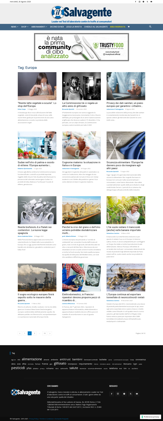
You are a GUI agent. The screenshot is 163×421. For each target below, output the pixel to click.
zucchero (135, 369)
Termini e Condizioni (47, 419)
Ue (129, 368)
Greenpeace (72, 364)
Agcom (13, 360)
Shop (23, 26)
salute (73, 368)
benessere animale (91, 360)
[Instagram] (139, 1)
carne (110, 360)
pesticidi (18, 368)
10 (44, 333)
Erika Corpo (22, 109)
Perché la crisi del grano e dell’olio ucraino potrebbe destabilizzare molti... (81, 230)
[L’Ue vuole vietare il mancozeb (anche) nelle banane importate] (126, 210)
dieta (13, 364)
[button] (150, 27)
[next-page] (50, 333)
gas (51, 364)
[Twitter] (147, 1)
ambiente (54, 359)
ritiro (57, 368)
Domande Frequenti (61, 419)
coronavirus (141, 359)
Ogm (135, 364)
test (120, 368)
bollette (103, 359)
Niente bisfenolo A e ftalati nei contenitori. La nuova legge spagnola (35, 230)
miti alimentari (117, 364)
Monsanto (127, 364)
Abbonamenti (38, 26)
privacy (42, 368)
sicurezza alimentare (95, 368)
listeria (96, 364)
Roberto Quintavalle (25, 168)
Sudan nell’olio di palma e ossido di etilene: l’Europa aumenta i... (36, 164)
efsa (24, 364)
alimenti (46, 360)
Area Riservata (117, 26)
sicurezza (83, 369)
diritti (19, 364)
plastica (35, 369)
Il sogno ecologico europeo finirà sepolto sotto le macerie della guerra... (36, 297)
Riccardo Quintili (68, 109)
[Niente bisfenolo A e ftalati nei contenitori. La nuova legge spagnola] (37, 210)
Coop (132, 360)
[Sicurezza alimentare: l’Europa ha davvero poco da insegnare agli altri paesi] (126, 145)
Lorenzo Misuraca (68, 303)
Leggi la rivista (74, 26)
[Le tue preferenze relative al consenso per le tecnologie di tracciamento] (150, 417)
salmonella (64, 368)
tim (125, 368)
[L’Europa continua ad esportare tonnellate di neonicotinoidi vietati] (126, 277)
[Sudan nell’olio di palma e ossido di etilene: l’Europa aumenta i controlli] (37, 145)
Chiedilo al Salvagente (96, 26)
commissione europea (121, 360)
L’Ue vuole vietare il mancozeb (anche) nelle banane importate (124, 229)
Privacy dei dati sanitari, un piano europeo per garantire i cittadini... (125, 104)
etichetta (31, 364)
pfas (29, 368)
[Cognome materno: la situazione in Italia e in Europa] (81, 145)
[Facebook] (135, 1)
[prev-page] (20, 333)
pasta (140, 364)
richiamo (50, 368)
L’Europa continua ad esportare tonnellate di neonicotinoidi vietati (126, 296)
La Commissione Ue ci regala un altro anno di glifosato (80, 104)
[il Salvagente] (81, 14)
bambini (77, 359)
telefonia (113, 368)
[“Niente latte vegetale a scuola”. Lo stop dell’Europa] (37, 86)
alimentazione (32, 359)
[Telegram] (143, 1)
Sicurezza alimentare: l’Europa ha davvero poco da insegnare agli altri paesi (125, 165)
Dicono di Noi (57, 26)
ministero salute (105, 364)
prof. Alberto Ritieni (69, 236)
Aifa (19, 360)
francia (45, 364)
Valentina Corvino (113, 233)
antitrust (65, 359)
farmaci (37, 364)
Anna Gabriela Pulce (25, 236)
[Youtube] (151, 1)
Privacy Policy (33, 419)
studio (106, 368)
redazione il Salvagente (115, 109)
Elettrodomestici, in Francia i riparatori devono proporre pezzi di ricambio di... (81, 297)
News (13, 26)
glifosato (60, 363)
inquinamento (85, 364)
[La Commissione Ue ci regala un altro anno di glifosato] (81, 86)
